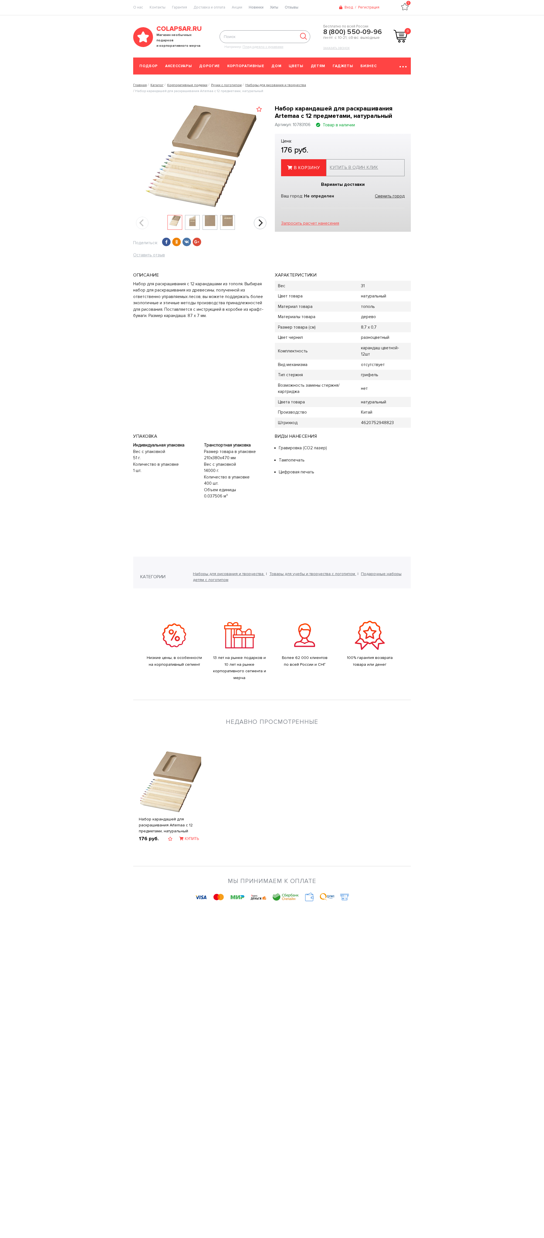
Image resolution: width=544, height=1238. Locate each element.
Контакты (157, 7)
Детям (318, 66)
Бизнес (368, 66)
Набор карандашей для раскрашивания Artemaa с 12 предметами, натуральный (166, 825)
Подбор (148, 66)
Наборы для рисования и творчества (229, 573)
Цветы (296, 66)
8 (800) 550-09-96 (352, 32)
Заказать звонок (336, 48)
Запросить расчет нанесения (310, 223)
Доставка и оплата (209, 7)
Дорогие (209, 66)
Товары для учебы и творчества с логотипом (312, 573)
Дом (276, 66)
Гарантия (179, 7)
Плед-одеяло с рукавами (263, 47)
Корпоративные (245, 66)
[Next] (260, 223)
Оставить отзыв (149, 255)
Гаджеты (343, 66)
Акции (237, 7)
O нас (138, 7)
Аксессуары (178, 66)
